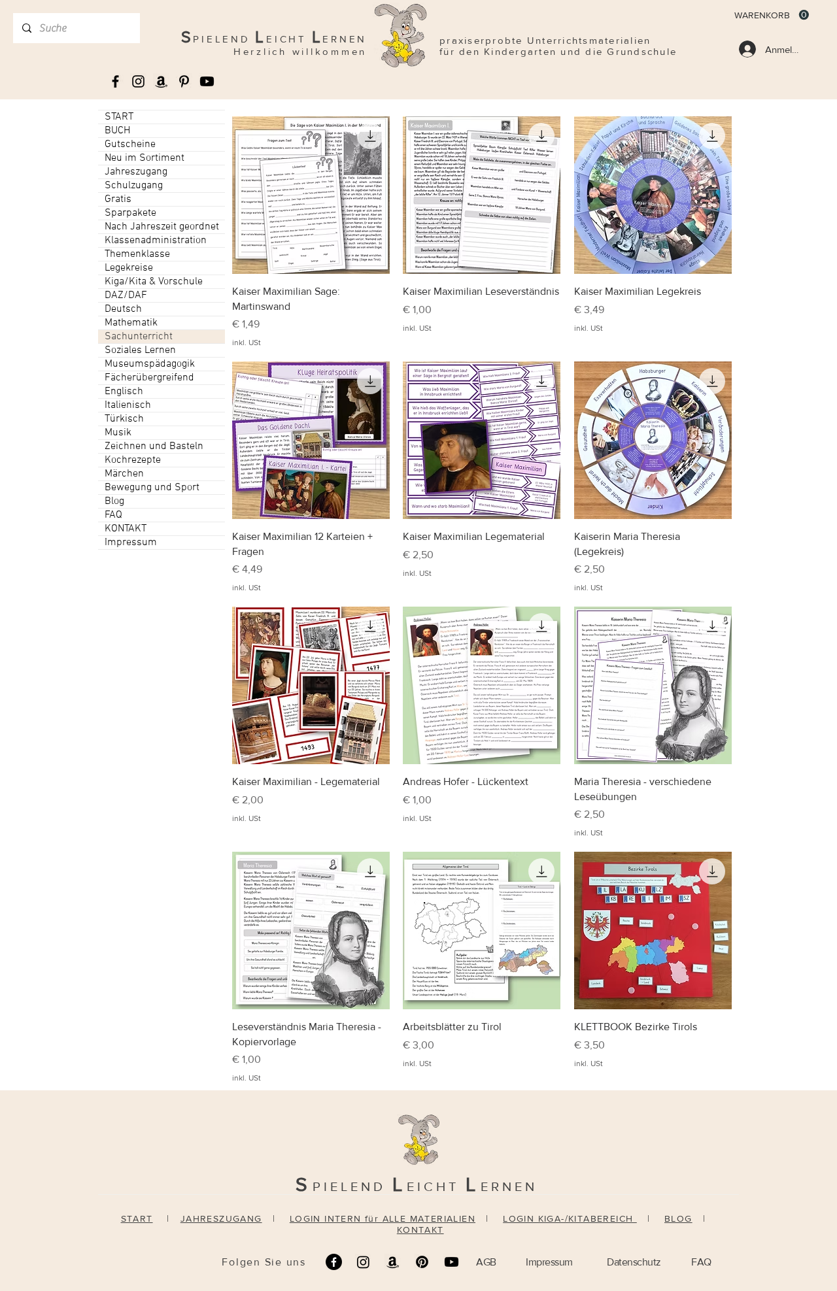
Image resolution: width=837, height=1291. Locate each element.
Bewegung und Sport (152, 487)
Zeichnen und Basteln (154, 446)
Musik (118, 432)
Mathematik (131, 322)
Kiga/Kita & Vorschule (154, 281)
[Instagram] (363, 1262)
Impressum (131, 542)
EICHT (436, 1186)
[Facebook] (334, 1262)
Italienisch (128, 405)
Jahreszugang (136, 171)
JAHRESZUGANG (221, 1218)
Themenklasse (137, 254)
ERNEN (509, 1186)
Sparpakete (130, 213)
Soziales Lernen (140, 350)
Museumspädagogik (150, 364)
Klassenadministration (156, 240)
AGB (486, 1261)
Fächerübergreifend (149, 377)
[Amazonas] (161, 81)
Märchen (124, 473)
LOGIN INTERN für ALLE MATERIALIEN (382, 1218)
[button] (771, 15)
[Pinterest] (422, 1262)
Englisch (124, 391)
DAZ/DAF (126, 295)
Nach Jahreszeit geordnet (162, 226)
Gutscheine (130, 144)
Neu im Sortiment (144, 158)
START (119, 117)
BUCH (117, 130)
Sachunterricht (139, 336)
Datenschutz (634, 1261)
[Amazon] (392, 1262)
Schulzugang (134, 185)
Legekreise (129, 268)
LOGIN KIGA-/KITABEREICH (570, 1218)
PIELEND (352, 1186)
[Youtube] (207, 81)
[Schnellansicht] (311, 195)
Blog (114, 501)
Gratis (118, 199)
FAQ (113, 515)
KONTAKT (125, 528)
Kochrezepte (133, 460)
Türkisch (124, 419)
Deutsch (123, 309)
